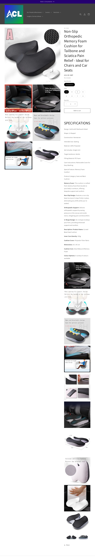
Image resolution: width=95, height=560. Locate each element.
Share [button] (68, 545)
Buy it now (77, 116)
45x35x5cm (69, 84)
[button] (35, 12)
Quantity (66, 100)
